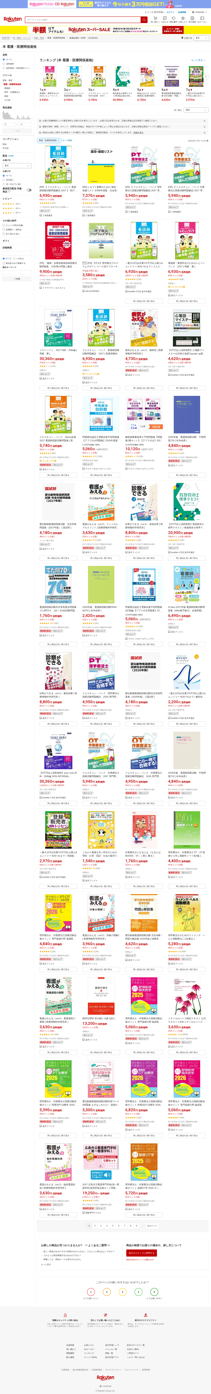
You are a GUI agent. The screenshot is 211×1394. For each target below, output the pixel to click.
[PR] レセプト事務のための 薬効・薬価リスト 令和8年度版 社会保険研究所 (100, 190)
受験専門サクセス (93, 1213)
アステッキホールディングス (98, 469)
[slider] (2, 119)
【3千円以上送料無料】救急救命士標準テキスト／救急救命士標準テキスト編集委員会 (186, 527)
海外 (12, 156)
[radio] (4, 59)
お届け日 (7, 171)
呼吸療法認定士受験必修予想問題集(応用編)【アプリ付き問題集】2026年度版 (143, 610)
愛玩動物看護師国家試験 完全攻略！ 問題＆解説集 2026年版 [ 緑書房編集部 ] (144, 938)
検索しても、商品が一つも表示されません (62, 1259)
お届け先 (7, 160)
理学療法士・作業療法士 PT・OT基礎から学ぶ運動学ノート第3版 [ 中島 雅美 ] (186, 856)
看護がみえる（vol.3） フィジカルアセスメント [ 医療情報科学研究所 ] (100, 527)
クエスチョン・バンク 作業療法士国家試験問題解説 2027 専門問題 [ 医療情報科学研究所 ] (101, 776)
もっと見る (46, 1264)
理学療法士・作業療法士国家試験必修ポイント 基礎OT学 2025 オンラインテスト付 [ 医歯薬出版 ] (143, 1188)
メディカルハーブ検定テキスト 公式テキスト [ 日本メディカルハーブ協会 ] (187, 1022)
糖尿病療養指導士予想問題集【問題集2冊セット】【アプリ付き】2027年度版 (143, 440)
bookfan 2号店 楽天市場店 (139, 292)
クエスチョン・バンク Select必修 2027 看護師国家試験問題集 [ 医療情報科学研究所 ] (59, 440)
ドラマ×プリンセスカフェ (54, 288)
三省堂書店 (47, 215)
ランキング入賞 (178, 287)
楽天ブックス (177, 295)
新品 (5, 144)
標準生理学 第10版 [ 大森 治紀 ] (98, 1018)
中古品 (6, 148)
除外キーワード (9, 267)
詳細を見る (138, 132)
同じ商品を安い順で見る (144, 301)
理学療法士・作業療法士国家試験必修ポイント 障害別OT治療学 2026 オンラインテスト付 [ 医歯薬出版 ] (143, 1105)
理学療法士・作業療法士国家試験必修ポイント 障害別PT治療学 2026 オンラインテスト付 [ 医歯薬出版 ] (58, 1105)
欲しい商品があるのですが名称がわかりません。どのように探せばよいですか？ (79, 1251)
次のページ (152, 1226)
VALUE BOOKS (92, 291)
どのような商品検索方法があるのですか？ (62, 1255)
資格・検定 (39, 38)
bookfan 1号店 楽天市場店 (182, 375)
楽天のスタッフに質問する (141, 1253)
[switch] (29, 190)
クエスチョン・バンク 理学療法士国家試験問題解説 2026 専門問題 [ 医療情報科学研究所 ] (101, 697)
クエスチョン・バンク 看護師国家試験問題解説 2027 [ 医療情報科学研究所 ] (101, 353)
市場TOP (6, 38)
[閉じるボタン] (204, 120)
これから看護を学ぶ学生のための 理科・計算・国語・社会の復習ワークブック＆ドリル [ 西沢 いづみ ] (100, 856)
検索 (18, 131)
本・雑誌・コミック (22, 38)
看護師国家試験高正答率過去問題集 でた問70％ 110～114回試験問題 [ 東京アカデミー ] (58, 610)
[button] (199, 12)
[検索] (144, 19)
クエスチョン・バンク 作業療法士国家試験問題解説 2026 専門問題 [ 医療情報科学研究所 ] (144, 776)
